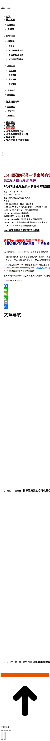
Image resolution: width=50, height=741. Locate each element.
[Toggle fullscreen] (7, 730)
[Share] (5, 730)
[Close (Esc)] (2, 730)
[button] (23, 12)
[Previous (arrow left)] (2, 736)
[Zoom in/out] (10, 730)
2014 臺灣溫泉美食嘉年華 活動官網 (21, 230)
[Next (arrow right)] (5, 736)
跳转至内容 (6, 8)
